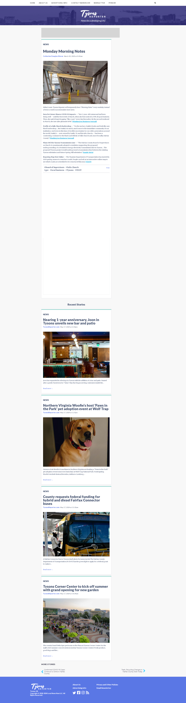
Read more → (48, 388)
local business (57, 170)
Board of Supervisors (54, 167)
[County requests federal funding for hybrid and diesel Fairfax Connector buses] (76, 534)
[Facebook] (78, 692)
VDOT (78, 170)
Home (32, 3)
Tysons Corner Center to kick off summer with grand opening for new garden (75, 588)
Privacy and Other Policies (107, 685)
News (46, 44)
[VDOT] (88, 162)
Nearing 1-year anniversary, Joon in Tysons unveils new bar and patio (71, 321)
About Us (43, 3)
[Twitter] (74, 692)
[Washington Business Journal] (84, 121)
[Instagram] (83, 692)
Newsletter (99, 3)
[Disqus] (76, 209)
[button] (155, 3)
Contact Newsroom (80, 3)
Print (108, 168)
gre (47, 170)
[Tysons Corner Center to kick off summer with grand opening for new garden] (76, 620)
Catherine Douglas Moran (53, 56)
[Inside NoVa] (88, 152)
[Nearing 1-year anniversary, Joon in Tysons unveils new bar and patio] (76, 355)
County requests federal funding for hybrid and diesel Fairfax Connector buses (71, 500)
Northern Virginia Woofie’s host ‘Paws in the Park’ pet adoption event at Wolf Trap (75, 407)
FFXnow (112, 3)
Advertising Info (59, 3)
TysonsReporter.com (51, 327)
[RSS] (87, 692)
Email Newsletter (104, 688)
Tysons (70, 170)
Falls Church (73, 167)
